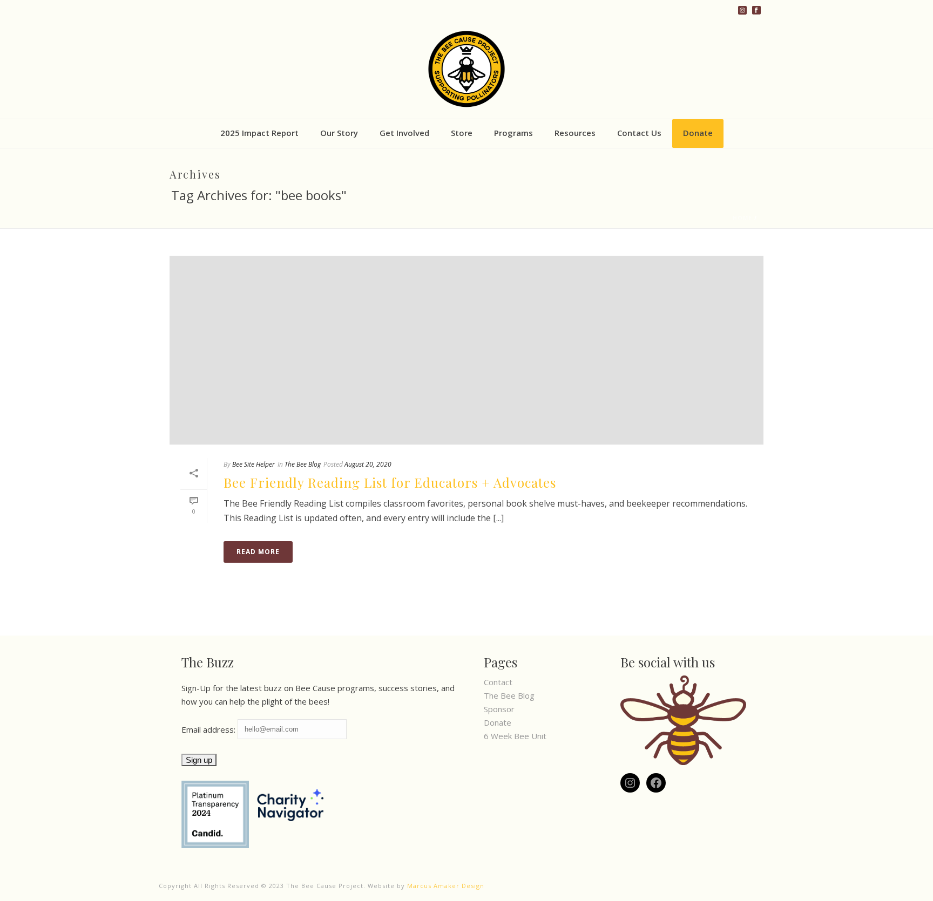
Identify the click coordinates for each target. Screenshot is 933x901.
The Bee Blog (303, 464)
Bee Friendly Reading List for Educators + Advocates (390, 482)
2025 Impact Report (259, 132)
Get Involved (404, 132)
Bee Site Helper (253, 464)
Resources (575, 132)
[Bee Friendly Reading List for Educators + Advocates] (466, 350)
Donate (698, 132)
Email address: (209, 729)
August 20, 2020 (367, 464)
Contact (498, 682)
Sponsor (499, 709)
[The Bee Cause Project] (466, 69)
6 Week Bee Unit (515, 736)
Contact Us (639, 132)
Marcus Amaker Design (445, 886)
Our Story (339, 132)
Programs (513, 132)
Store (461, 132)
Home (742, 218)
